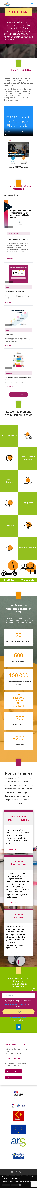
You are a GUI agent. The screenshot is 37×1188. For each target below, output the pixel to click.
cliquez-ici (28, 1182)
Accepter (6, 1185)
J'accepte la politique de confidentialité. (19, 1001)
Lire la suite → (11, 258)
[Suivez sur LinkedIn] (18, 1027)
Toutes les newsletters (18, 1017)
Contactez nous (12, 1077)
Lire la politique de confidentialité (16, 1005)
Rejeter (14, 1185)
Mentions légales (18, 1172)
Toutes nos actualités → (18, 395)
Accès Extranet (12, 1071)
